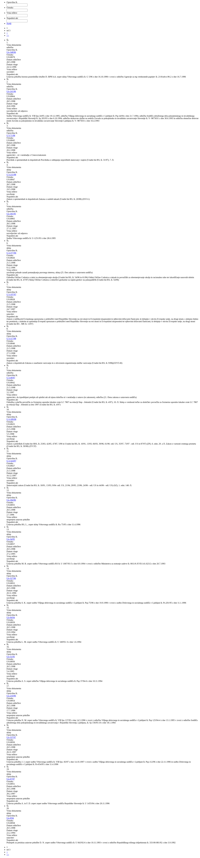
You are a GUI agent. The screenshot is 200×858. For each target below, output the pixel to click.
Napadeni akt (12, 18)
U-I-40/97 (11, 378)
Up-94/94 (11, 617)
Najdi (9, 23)
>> (8, 35)
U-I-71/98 (11, 135)
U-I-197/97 (11, 294)
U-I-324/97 (11, 461)
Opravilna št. (12, 2)
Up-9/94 (10, 818)
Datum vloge (12, 64)
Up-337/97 (11, 737)
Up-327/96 (11, 578)
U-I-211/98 (11, 174)
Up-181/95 (11, 214)
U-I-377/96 (11, 253)
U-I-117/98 (11, 338)
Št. (8, 40)
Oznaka (10, 7)
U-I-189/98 (11, 419)
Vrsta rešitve (12, 13)
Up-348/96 (11, 52)
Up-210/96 (11, 696)
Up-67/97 (11, 779)
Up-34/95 (11, 539)
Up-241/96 (11, 91)
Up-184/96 (11, 500)
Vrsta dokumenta (14, 45)
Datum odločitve (14, 59)
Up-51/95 (11, 656)
